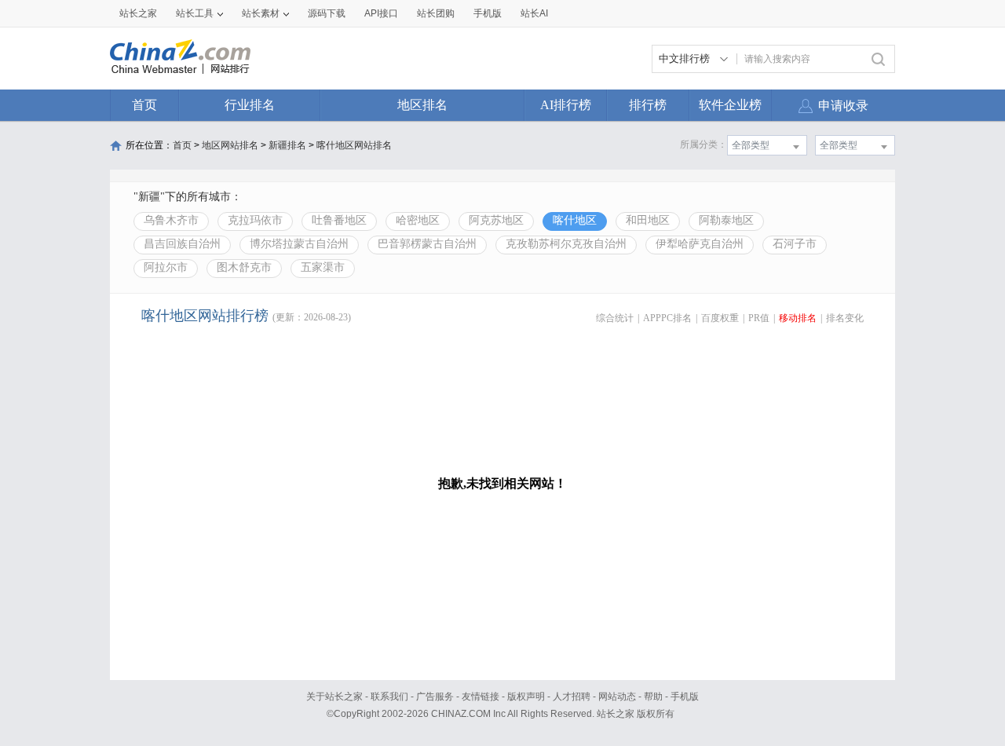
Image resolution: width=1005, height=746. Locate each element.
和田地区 (648, 220)
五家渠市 (323, 267)
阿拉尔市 (166, 267)
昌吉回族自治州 (182, 244)
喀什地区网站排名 (354, 145)
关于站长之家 (334, 696)
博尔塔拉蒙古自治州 (299, 244)
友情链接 (480, 696)
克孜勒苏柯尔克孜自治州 (566, 244)
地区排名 (422, 105)
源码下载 (326, 13)
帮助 (653, 696)
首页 (144, 105)
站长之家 (138, 13)
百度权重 (720, 318)
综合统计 (615, 318)
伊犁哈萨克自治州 (700, 244)
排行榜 (648, 105)
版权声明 (526, 696)
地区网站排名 (230, 145)
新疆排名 (287, 145)
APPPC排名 (667, 318)
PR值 (758, 318)
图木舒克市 (244, 267)
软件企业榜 (730, 105)
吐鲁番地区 (339, 220)
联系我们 (389, 696)
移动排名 (798, 318)
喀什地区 (575, 220)
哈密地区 (418, 220)
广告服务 (435, 696)
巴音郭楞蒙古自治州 (427, 244)
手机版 (685, 696)
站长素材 (261, 13)
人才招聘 (571, 696)
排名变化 (845, 318)
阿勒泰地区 (726, 220)
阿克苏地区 (496, 220)
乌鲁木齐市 (171, 220)
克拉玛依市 (255, 220)
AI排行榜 (565, 105)
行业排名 (250, 105)
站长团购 (436, 13)
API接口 (381, 13)
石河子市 (795, 244)
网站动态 (617, 696)
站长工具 (195, 13)
